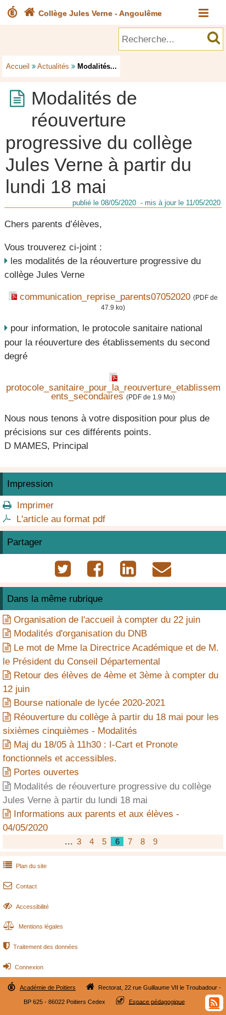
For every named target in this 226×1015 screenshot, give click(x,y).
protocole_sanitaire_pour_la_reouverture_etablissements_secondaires (113, 392)
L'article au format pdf (60, 519)
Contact (20, 886)
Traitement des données (40, 946)
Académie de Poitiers (48, 987)
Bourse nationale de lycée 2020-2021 (89, 703)
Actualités (53, 66)
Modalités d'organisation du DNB (80, 633)
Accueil (18, 66)
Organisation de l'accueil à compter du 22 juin (107, 620)
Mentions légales (33, 926)
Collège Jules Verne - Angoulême (92, 13)
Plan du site (25, 866)
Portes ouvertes (46, 772)
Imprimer (35, 505)
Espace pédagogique (157, 1001)
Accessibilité (26, 906)
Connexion (23, 967)
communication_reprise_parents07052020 (105, 297)
